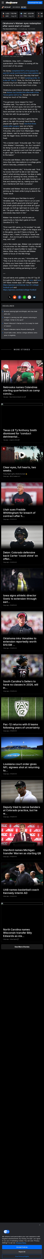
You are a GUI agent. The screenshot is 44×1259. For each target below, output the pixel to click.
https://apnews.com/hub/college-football (19, 290)
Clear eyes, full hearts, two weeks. (19, 469)
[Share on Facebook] (19, 297)
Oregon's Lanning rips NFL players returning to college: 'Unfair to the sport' (20, 319)
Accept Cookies (22, 1247)
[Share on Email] (29, 297)
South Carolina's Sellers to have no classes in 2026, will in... (20, 684)
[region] (22, 1240)
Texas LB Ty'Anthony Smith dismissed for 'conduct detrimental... (20, 433)
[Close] (39, 1225)
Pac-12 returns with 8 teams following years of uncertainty (21, 726)
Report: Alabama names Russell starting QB (19, 329)
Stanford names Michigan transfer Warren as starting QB (22, 852)
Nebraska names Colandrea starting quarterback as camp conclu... (21, 390)
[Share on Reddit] (14, 297)
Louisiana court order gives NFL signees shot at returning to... (21, 767)
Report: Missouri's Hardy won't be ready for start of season (21, 324)
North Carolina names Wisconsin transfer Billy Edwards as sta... (17, 933)
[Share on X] (9, 297)
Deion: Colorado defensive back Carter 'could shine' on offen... (20, 555)
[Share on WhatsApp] (24, 297)
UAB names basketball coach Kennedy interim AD (21, 891)
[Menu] (3, 2)
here (31, 280)
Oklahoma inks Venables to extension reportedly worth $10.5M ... (20, 641)
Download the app (35, 2)
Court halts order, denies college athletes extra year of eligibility (20, 334)
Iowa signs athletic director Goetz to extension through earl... (20, 598)
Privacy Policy (21, 1243)
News (23, 7)
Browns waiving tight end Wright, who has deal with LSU (20, 313)
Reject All (22, 1252)
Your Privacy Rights (22, 1256)
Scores (16, 7)
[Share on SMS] (34, 297)
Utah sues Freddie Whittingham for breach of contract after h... (19, 513)
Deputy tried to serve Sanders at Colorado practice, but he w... (21, 810)
